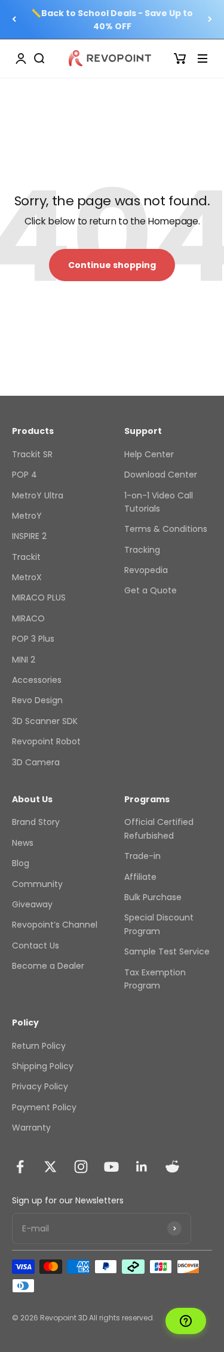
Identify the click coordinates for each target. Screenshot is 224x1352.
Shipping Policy (42, 1066)
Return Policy (39, 1046)
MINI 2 (23, 660)
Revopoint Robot (46, 741)
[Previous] (14, 19)
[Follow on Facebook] (20, 1167)
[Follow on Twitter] (50, 1167)
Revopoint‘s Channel (54, 925)
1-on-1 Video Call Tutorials (158, 502)
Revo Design (37, 700)
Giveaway (32, 904)
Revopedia (146, 570)
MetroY (27, 516)
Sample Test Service (167, 951)
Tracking (142, 550)
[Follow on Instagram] (81, 1167)
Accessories (37, 680)
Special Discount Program (159, 924)
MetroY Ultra (37, 495)
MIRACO (28, 618)
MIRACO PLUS (39, 597)
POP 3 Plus (33, 639)
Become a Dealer (48, 966)
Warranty (31, 1128)
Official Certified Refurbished (159, 828)
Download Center (160, 475)
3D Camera (36, 762)
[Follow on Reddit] (172, 1167)
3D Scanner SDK (45, 721)
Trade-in (142, 856)
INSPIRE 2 (29, 536)
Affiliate (140, 877)
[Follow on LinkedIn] (142, 1167)
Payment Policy (44, 1107)
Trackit (26, 557)
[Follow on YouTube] (111, 1167)
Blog (20, 863)
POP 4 (24, 475)
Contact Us (35, 945)
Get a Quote (150, 590)
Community (37, 884)
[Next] (210, 19)
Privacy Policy (40, 1086)
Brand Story (36, 822)
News (22, 843)
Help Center (149, 454)
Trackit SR (32, 454)
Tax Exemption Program (155, 978)
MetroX (27, 577)
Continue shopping (112, 265)
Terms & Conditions (165, 529)
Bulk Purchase (153, 897)
